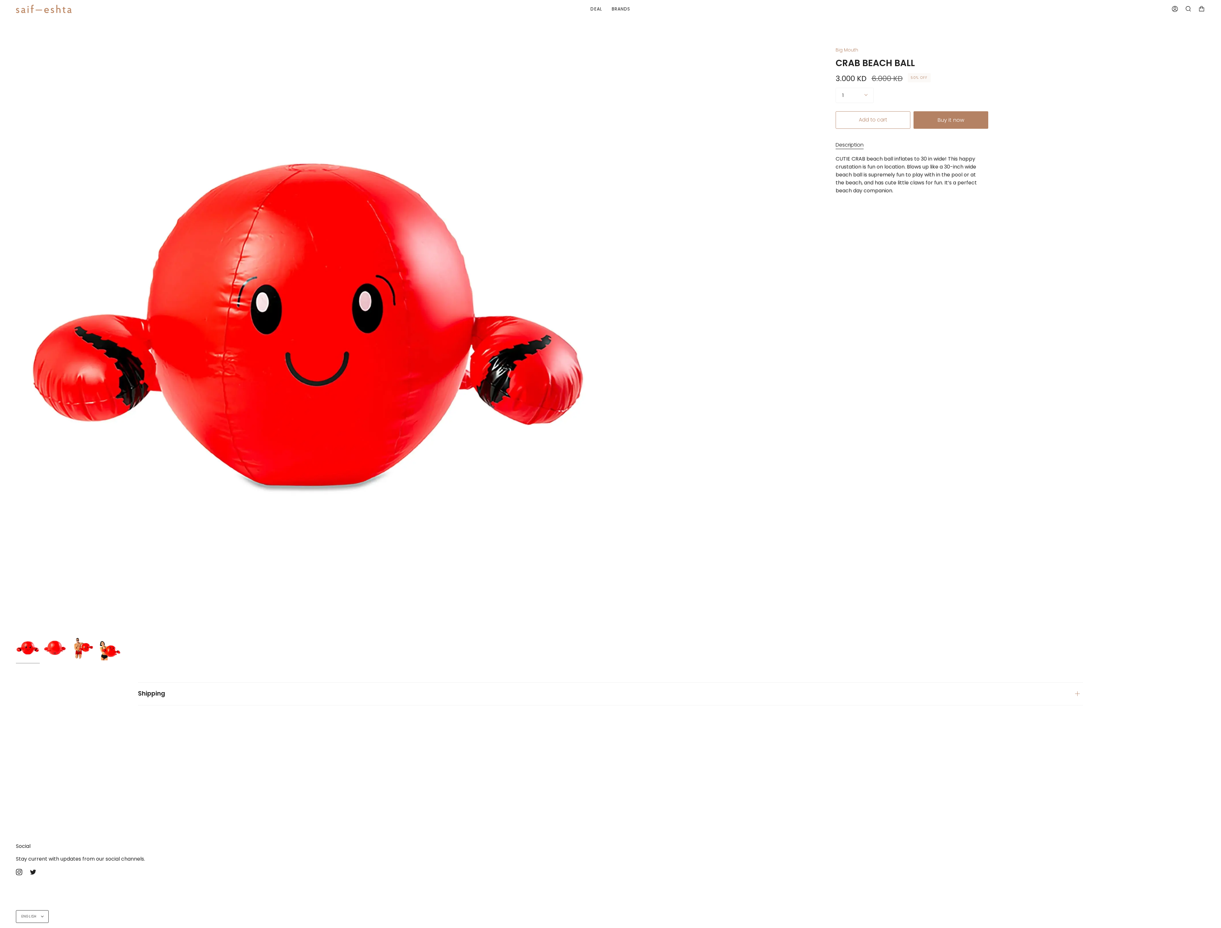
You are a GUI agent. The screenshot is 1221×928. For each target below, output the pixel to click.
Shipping (151, 693)
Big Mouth (847, 50)
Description (850, 144)
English (29, 916)
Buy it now (950, 120)
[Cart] (1201, 9)
